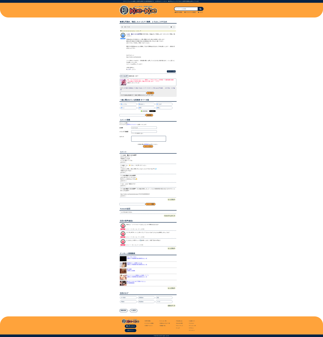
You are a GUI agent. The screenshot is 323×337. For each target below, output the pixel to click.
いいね (125, 76)
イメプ (144, 88)
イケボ (148, 88)
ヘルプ (201, 12)
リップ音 (152, 88)
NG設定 (133, 310)
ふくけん (124, 104)
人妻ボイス (192, 321)
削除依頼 (123, 310)
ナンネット (192, 330)
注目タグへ (171, 305)
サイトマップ (180, 325)
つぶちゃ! (192, 323)
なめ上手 (157, 88)
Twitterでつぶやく (169, 215)
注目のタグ (162, 323)
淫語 (158, 297)
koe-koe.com (158, 335)
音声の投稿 (179, 12)
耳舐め (122, 301)
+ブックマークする (171, 71)
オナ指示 (125, 88)
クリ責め (136, 88)
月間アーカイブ (148, 325)
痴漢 (161, 88)
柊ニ (159, 107)
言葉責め (131, 88)
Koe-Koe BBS (180, 323)
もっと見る (171, 199)
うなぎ (160, 104)
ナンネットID (193, 325)
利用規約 (146, 144)
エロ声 (129, 69)
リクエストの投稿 (191, 12)
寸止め (140, 88)
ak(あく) (142, 104)
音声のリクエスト (132, 124)
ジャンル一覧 (163, 321)
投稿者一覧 (162, 325)
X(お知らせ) (179, 321)
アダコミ (192, 328)
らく (123, 107)
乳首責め (141, 301)
